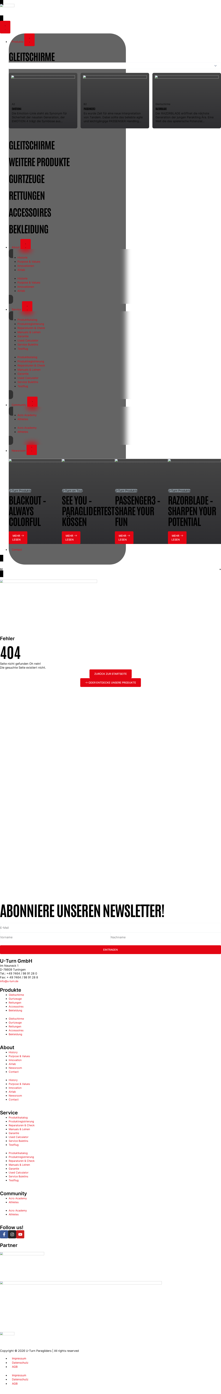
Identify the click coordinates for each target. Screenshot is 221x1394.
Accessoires (16, 1006)
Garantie (23, 336)
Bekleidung (15, 1010)
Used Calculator (27, 340)
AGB (15, 1366)
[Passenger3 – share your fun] (141, 473)
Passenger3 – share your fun (137, 510)
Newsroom (15, 1067)
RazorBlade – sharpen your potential (192, 510)
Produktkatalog (27, 319)
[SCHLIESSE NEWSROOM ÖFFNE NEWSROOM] (32, 448)
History (13, 1052)
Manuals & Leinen (29, 332)
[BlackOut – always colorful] (35, 473)
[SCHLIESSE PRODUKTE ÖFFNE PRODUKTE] (29, 39)
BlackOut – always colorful (27, 510)
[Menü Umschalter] (5, 27)
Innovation (15, 1060)
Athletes (22, 419)
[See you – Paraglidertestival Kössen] (88, 473)
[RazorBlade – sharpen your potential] (194, 473)
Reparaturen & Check (31, 328)
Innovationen (25, 265)
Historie (22, 257)
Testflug (22, 348)
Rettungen (15, 1002)
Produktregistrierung (30, 324)
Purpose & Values (28, 261)
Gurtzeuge (15, 998)
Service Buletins (27, 344)
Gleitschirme (16, 994)
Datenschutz (20, 1362)
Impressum (19, 1358)
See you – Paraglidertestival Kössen (95, 510)
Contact (14, 1071)
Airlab (21, 269)
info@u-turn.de (9, 981)
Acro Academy (27, 415)
